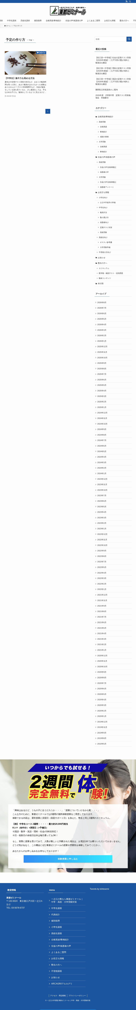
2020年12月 (102, 655)
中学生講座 (56, 908)
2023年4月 (101, 512)
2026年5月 (101, 319)
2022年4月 (101, 573)
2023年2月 (101, 523)
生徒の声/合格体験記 (108, 167)
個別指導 (55, 921)
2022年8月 (101, 556)
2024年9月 (101, 429)
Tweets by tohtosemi (99, 889)
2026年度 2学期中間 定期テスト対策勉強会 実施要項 (113, 96)
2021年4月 (101, 633)
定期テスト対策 (106, 227)
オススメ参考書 (106, 242)
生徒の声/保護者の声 (106, 157)
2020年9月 (101, 672)
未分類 (100, 283)
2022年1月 (101, 589)
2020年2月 (101, 711)
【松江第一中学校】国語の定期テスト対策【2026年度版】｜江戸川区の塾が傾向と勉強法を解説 (113, 81)
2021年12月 (102, 595)
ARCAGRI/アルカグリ (61, 984)
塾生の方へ (102, 263)
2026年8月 (101, 302)
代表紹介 (55, 914)
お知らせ (101, 258)
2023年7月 (101, 495)
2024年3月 (101, 462)
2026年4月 (101, 324)
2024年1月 (101, 473)
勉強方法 (103, 212)
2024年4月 (101, 457)
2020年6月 (101, 689)
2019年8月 (101, 738)
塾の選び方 (104, 217)
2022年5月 (101, 567)
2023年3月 (101, 518)
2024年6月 (101, 446)
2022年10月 (102, 545)
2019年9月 (101, 733)
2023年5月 (101, 507)
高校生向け (103, 237)
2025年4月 (101, 391)
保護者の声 (104, 172)
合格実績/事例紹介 (105, 117)
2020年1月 (101, 716)
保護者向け (104, 222)
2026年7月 (101, 308)
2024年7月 (101, 440)
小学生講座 (56, 927)
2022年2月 (101, 584)
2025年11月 (102, 352)
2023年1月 (101, 529)
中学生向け (103, 208)
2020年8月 (101, 678)
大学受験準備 (105, 247)
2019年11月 (102, 727)
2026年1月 (101, 341)
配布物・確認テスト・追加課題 (111, 273)
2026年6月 (101, 313)
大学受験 (102, 142)
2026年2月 (101, 335)
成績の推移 (104, 137)
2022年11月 (102, 540)
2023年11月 (102, 484)
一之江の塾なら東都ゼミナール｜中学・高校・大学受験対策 (67, 900)
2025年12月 (102, 346)
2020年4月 (101, 700)
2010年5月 (101, 744)
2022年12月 (102, 534)
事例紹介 (103, 132)
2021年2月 (101, 644)
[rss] (126, 1)
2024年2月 (101, 468)
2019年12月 (102, 722)
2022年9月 (101, 551)
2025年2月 (101, 402)
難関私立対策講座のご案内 (106, 90)
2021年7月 (101, 617)
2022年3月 (101, 578)
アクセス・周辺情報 (58, 996)
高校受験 (102, 122)
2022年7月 (101, 562)
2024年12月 (102, 413)
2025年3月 (101, 396)
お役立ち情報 (103, 192)
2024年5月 (101, 451)
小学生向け (103, 198)
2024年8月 (101, 435)
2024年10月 (102, 424)
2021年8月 (101, 611)
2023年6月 (101, 501)
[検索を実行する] (129, 39)
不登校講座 (56, 971)
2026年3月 (101, 330)
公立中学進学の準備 (108, 202)
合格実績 (103, 127)
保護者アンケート (107, 187)
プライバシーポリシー (77, 996)
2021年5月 (101, 628)
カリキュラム (104, 268)
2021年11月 (102, 600)
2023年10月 (102, 490)
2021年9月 (101, 606)
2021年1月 (101, 650)
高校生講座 (56, 933)
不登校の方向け (105, 252)
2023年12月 (102, 479)
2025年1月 (101, 407)
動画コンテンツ (105, 278)
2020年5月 (101, 694)
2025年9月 (101, 363)
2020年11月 (102, 661)
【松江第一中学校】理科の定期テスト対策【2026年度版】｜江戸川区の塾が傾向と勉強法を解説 (113, 70)
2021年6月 (101, 622)
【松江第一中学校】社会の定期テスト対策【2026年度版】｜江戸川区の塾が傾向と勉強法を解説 (113, 60)
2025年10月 (102, 358)
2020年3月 (101, 705)
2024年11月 (102, 418)
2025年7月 (101, 374)
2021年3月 (101, 639)
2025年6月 (101, 380)
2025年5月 (101, 385)
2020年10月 (102, 667)
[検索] (130, 1)
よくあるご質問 (58, 952)
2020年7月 (101, 683)
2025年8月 (101, 369)
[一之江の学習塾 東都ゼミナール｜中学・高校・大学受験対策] (68, 10)
